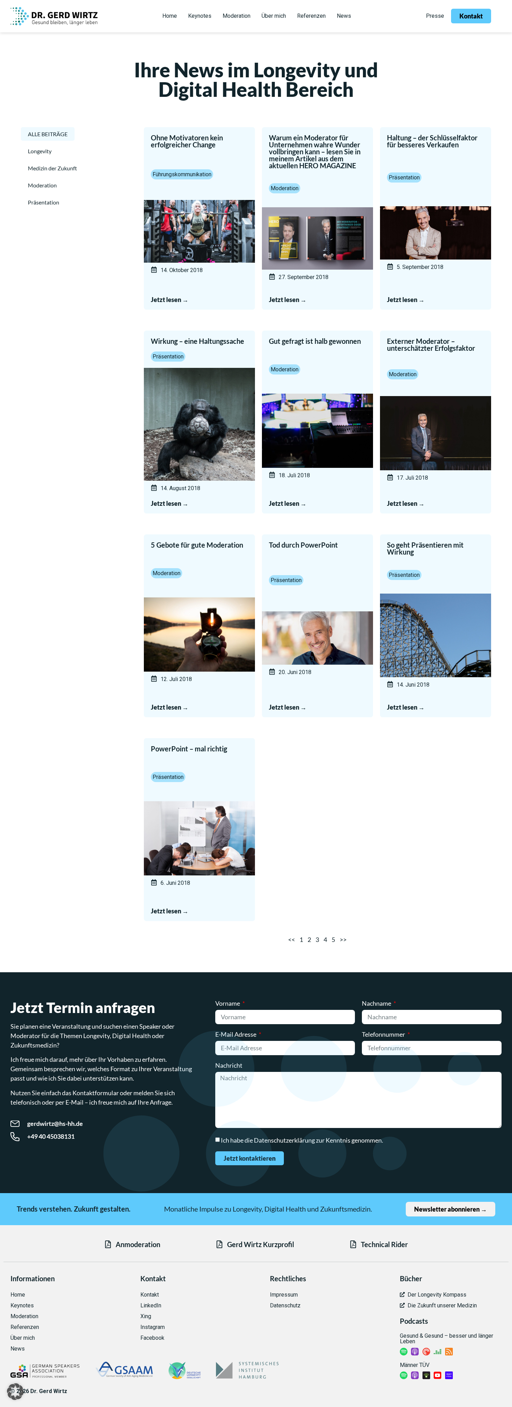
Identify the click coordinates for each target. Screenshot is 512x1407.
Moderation (42, 185)
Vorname (228, 1003)
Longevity (40, 151)
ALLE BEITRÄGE (48, 134)
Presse (435, 16)
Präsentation (43, 202)
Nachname (377, 1003)
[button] (15, 1391)
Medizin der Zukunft (52, 168)
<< (291, 939)
